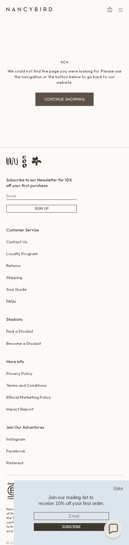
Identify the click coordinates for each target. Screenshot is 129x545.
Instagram (15, 439)
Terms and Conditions (26, 385)
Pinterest (14, 462)
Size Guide (16, 289)
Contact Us (16, 241)
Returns (13, 265)
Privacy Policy (19, 373)
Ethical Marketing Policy (28, 397)
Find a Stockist (19, 331)
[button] (113, 529)
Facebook (15, 450)
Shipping (14, 277)
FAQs (11, 301)
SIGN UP (42, 208)
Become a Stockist (23, 343)
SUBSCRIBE (71, 526)
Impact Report (20, 408)
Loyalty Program (22, 253)
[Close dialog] (118, 487)
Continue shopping (64, 99)
